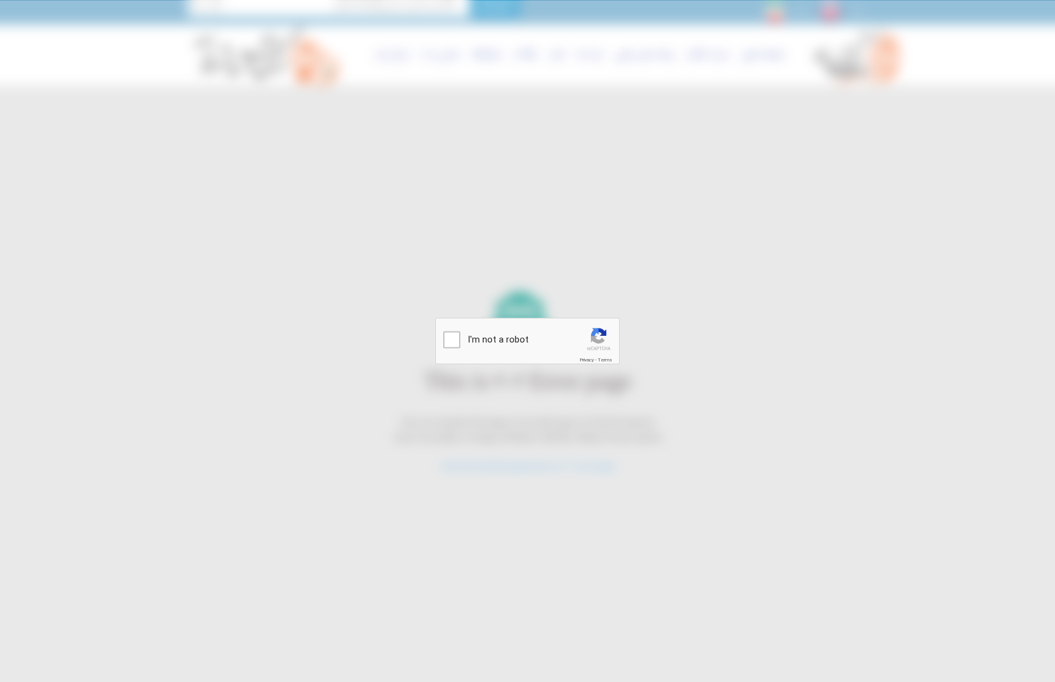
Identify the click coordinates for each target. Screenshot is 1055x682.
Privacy (586, 360)
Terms (605, 360)
